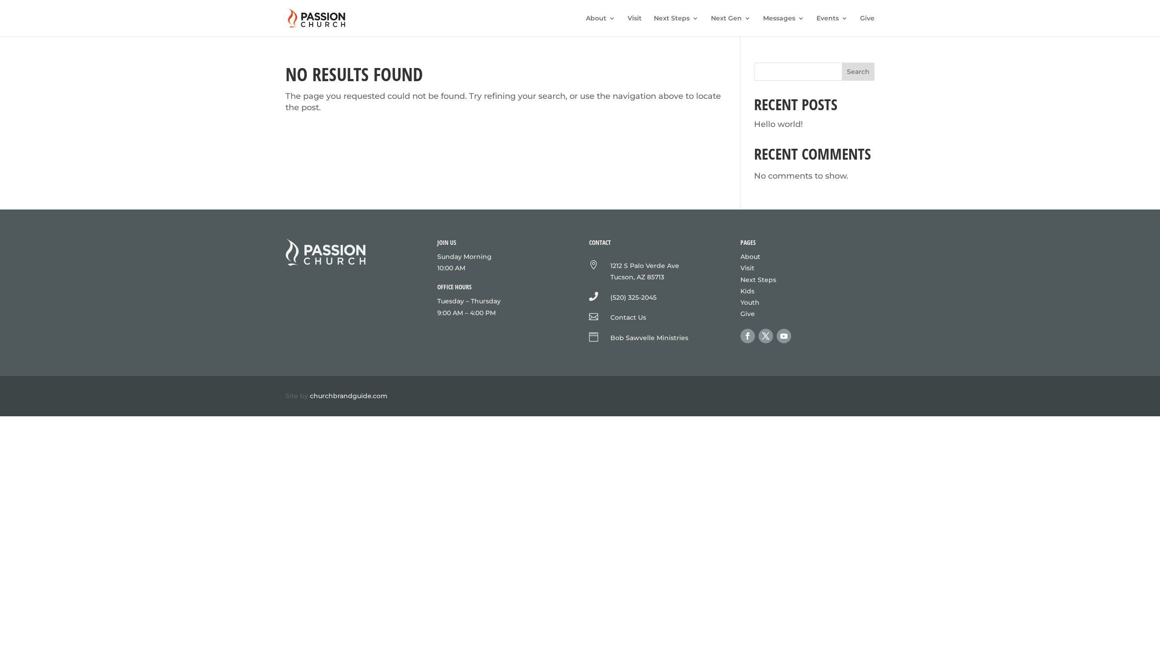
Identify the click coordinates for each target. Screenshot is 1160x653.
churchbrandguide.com (348, 396)
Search (858, 72)
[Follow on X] (766, 336)
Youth (749, 302)
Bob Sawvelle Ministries (649, 338)
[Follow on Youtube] (784, 336)
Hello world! (778, 124)
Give (867, 18)
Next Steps (672, 18)
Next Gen (726, 18)
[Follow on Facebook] (747, 336)
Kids (747, 291)
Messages (779, 18)
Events (828, 18)
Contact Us (628, 317)
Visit (635, 18)
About (596, 18)
